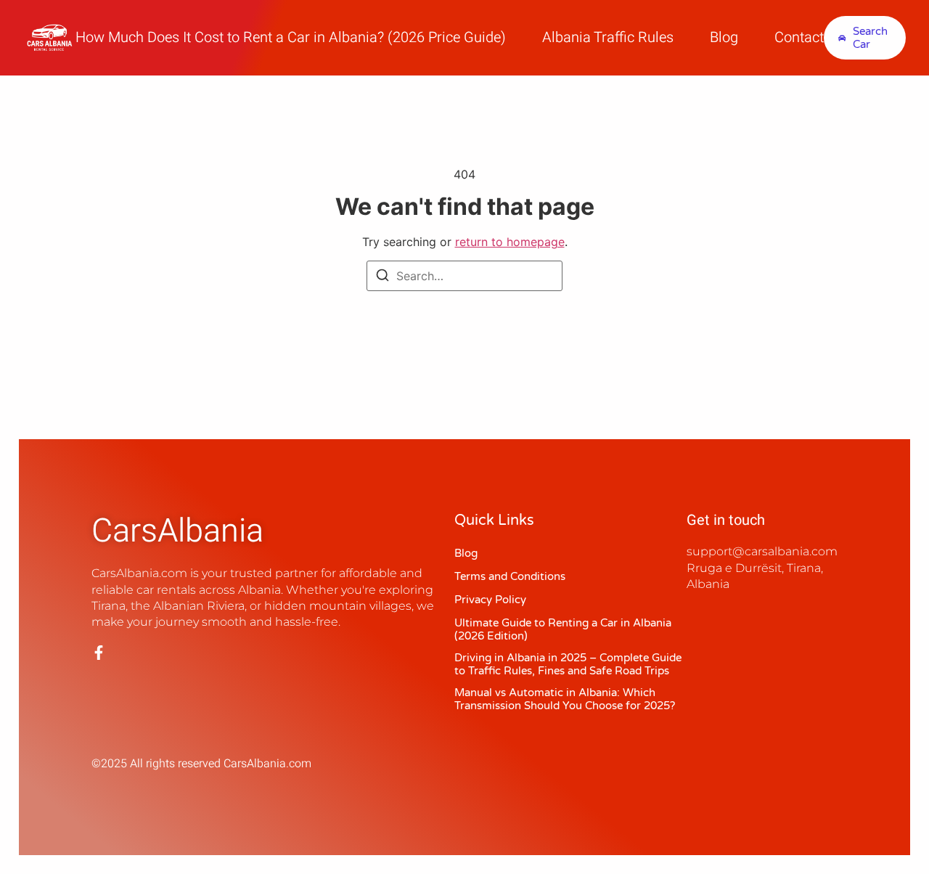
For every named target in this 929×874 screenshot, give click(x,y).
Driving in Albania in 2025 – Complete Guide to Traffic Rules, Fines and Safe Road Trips (568, 664)
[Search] (382, 277)
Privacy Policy (490, 599)
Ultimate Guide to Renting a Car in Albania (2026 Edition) (562, 629)
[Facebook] (98, 652)
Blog (724, 37)
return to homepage (510, 241)
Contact (799, 37)
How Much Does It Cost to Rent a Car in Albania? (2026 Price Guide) (290, 37)
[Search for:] (464, 276)
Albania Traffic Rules (608, 37)
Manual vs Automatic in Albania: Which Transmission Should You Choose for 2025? (564, 699)
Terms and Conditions (509, 576)
